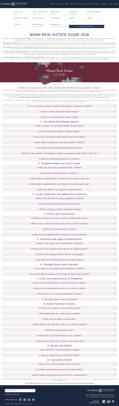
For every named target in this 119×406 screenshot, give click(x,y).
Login (116, 4)
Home (52, 4)
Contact (110, 4)
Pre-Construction (82, 4)
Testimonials (103, 4)
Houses (62, 4)
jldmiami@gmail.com (108, 397)
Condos (67, 4)
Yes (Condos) (64, 26)
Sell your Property (94, 4)
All (34, 26)
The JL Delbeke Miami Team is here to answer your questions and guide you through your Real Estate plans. (59, 383)
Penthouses (74, 4)
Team (57, 4)
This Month (40, 26)
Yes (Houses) (55, 26)
